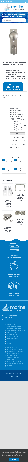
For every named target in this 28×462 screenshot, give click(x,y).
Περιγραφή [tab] (5, 105)
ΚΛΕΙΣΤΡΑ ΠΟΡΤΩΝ (12, 334)
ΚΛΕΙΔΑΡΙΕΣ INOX (11, 324)
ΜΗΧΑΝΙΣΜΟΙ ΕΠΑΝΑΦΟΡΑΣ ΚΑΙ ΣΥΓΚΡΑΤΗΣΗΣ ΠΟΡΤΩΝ (15, 352)
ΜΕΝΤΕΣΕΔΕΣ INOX (12, 347)
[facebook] (25, 2)
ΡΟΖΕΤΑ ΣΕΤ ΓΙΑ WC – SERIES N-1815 (20, 222)
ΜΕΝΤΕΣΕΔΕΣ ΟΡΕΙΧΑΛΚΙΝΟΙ (14, 349)
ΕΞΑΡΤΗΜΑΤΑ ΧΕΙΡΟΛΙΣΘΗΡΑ (15, 361)
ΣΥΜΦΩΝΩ (14, 459)
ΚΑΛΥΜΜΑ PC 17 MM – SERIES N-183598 (7, 229)
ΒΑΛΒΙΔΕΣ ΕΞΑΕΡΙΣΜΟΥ (13, 357)
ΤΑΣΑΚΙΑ (9, 366)
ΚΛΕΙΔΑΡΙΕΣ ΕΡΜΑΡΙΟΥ (13, 337)
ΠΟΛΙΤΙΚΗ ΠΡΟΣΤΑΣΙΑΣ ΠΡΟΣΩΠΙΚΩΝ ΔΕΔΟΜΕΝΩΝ (14, 375)
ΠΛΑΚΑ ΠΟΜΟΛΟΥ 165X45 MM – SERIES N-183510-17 (7, 203)
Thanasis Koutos (19, 378)
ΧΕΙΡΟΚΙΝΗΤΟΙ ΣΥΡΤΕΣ (13, 355)
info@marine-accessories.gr (12, 320)
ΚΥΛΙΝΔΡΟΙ (10, 343)
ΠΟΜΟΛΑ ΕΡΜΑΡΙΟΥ (12, 339)
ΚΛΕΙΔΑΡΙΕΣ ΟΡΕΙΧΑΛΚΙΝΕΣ (14, 328)
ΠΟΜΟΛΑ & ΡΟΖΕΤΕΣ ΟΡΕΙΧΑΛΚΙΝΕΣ (16, 330)
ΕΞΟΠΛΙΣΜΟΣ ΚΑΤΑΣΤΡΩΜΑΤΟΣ (15, 363)
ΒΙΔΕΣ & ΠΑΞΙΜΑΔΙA (12, 332)
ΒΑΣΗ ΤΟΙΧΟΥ (10, 359)
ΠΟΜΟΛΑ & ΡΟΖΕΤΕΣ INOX (14, 326)
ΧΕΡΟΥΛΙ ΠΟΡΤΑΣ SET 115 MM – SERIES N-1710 (20, 197)
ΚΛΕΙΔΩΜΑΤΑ (10, 341)
